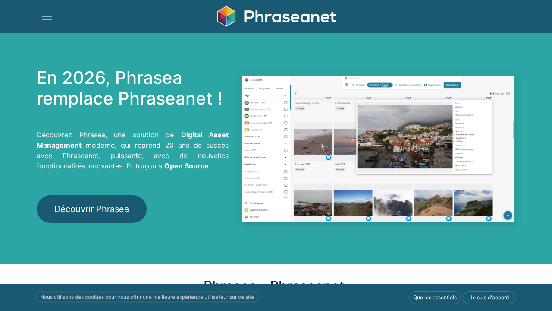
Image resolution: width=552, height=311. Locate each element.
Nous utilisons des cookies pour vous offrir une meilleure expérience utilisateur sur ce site (147, 297)
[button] (435, 297)
